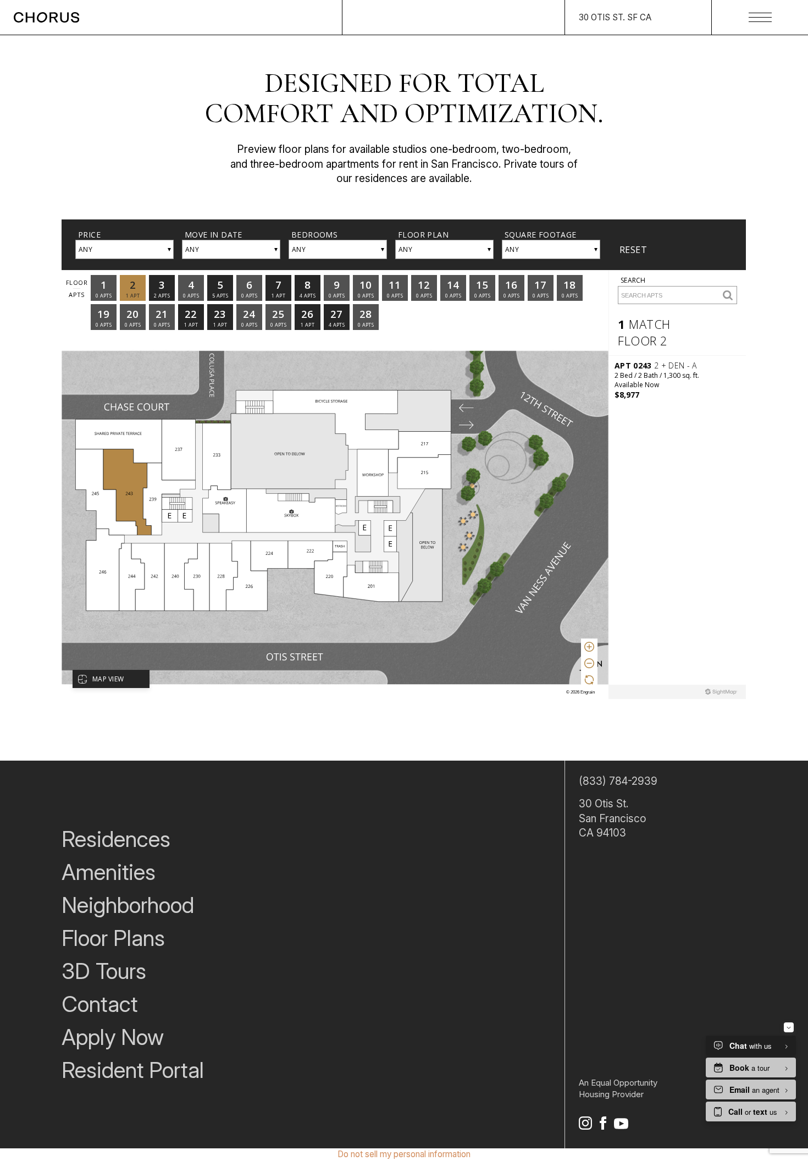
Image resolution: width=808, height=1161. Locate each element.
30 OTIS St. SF (615, 17)
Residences (116, 839)
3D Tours (104, 971)
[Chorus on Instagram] (585, 1125)
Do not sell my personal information (404, 1154)
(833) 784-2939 (618, 781)
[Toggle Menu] (760, 17)
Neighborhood (128, 905)
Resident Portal (133, 1070)
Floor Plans (113, 938)
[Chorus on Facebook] (603, 1125)
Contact (99, 1004)
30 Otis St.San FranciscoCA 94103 (612, 818)
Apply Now (113, 1037)
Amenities (109, 872)
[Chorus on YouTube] (621, 1125)
